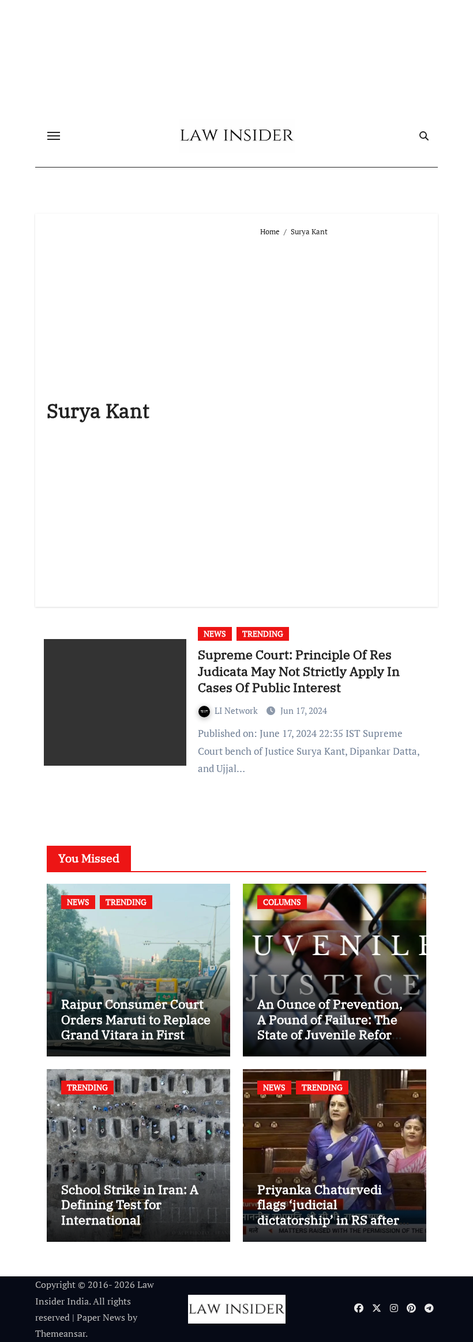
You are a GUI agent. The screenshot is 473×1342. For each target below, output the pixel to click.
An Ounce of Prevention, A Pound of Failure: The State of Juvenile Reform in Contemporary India (330, 1026)
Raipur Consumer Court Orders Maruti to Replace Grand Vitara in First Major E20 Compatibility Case (136, 1034)
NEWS (215, 633)
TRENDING (262, 633)
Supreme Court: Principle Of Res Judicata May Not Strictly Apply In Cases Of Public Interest (299, 670)
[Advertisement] (343, 417)
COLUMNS (282, 901)
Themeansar (60, 1333)
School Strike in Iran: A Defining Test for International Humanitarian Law (129, 1212)
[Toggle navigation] (53, 135)
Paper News (101, 1317)
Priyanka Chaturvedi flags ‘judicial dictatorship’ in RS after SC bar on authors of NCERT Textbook (328, 1220)
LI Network (237, 710)
